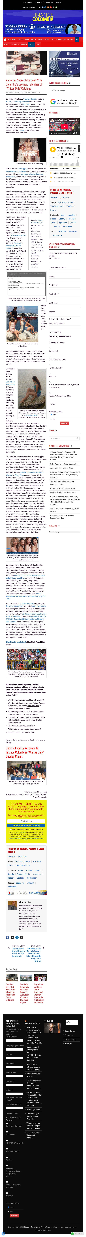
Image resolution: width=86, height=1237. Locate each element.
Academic (52, 376)
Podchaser (32, 878)
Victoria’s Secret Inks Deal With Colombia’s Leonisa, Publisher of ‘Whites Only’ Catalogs (24, 84)
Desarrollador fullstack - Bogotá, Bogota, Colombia (62, 516)
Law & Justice (15, 44)
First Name (53, 285)
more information (21, 832)
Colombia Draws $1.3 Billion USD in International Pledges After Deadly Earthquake (10, 992)
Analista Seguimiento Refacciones (63, 492)
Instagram (12, 887)
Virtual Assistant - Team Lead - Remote (33, 1135)
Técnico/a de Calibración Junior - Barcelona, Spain (62, 482)
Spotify (11, 874)
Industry (40, 39)
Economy (6, 44)
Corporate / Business (56, 342)
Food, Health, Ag (61, 39)
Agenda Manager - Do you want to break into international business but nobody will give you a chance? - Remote (63, 456)
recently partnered (22, 101)
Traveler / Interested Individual (60, 396)
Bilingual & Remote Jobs (60, 446)
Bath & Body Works (10, 383)
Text (54, 419)
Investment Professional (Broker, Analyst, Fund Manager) (64, 386)
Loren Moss (35, 92)
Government (53, 351)
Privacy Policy (49, 2)
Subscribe (22, 856)
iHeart (38, 870)
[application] (64, 126)
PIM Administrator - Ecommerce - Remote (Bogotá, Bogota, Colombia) (34, 1084)
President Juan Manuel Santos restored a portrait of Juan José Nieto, (25, 576)
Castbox (20, 878)
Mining (27, 39)
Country (52, 276)
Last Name (53, 303)
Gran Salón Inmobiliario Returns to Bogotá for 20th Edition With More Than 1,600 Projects (24, 993)
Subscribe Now (27, 2)
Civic (52, 39)
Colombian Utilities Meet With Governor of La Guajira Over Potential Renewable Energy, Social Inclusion (33, 954)
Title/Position (54, 294)
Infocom (20, 39)
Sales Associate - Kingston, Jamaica (63, 464)
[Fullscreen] (77, 133)
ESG (77, 39)
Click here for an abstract (16, 642)
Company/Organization (57, 267)
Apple (20, 870)
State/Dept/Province (56, 323)
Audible (29, 870)
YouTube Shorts (22, 865)
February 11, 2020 (20, 92)
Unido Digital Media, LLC (29, 7)
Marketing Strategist (34, 1109)
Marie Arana (19, 475)
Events (38, 44)
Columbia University (26, 603)
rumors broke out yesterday (16, 171)
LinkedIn (30, 883)
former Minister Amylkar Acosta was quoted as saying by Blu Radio (26, 596)
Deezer (11, 878)
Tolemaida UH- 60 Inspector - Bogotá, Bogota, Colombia (33, 1125)
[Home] (5, 39)
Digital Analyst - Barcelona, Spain (62, 488)
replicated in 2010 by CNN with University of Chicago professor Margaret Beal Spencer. (26, 619)
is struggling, (23, 169)
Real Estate (70, 39)
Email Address (54, 258)
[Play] (51, 133)
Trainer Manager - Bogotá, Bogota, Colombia (33, 1116)
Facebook (19, 883)
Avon (22, 130)
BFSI (9, 39)
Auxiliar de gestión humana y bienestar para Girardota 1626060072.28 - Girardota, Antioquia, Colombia (34, 1099)
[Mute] (74, 133)
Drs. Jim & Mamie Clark (14, 606)
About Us (58, 2)
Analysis (31, 44)
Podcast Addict (23, 874)
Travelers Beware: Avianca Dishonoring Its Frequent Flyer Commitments (19, 952)
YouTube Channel (22, 862)
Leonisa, (26, 104)
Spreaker (37, 874)
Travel (47, 39)
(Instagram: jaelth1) (32, 415)
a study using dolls (39, 606)
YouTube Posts (56, 206)
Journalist (52, 404)
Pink (13, 384)
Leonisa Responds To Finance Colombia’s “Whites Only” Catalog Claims (25, 752)
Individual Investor (55, 368)
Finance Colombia (31, 1227)
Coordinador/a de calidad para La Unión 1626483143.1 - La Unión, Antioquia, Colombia (65, 475)
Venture (33, 39)
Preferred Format (55, 412)
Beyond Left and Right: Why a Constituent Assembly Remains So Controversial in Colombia (39, 993)
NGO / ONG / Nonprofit (57, 359)
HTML (54, 415)
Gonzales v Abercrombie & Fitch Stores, (14, 246)
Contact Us (38, 2)
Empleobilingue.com (32, 1023)
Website (11, 856)
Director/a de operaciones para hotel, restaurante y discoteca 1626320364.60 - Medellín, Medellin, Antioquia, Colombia (65, 500)
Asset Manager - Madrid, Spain (61, 468)
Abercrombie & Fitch (18, 235)
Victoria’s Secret (29, 99)
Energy (14, 39)
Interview (24, 44)
